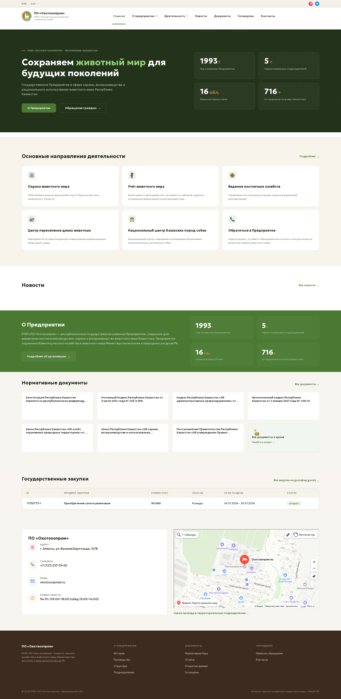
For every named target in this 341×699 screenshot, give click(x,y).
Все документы (307, 384)
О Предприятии (38, 108)
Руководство (122, 659)
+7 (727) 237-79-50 (53, 565)
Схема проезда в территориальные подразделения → (211, 613)
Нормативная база (196, 653)
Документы (222, 16)
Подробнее (309, 156)
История (119, 653)
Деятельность (176, 16)
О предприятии (144, 16)
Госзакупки (246, 16)
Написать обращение (269, 653)
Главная (119, 16)
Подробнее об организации (48, 356)
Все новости (309, 285)
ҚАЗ (33, 3)
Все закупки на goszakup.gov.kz (296, 480)
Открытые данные (196, 666)
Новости (201, 16)
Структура (120, 666)
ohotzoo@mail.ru (52, 582)
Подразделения (124, 672)
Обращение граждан (83, 108)
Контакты (268, 16)
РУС (24, 3)
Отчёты (189, 659)
